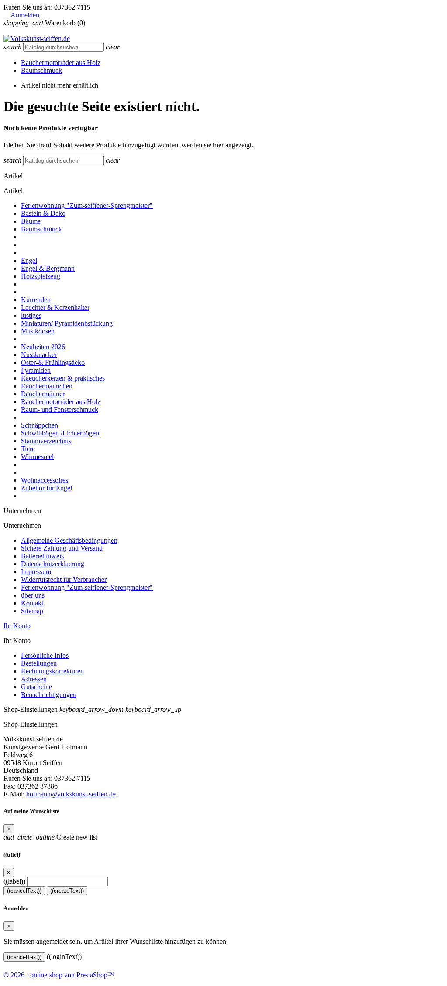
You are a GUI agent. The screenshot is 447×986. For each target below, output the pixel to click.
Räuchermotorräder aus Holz (60, 62)
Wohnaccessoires (44, 480)
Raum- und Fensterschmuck (59, 409)
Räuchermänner (43, 394)
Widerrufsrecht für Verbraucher (64, 579)
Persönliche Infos (45, 655)
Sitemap (32, 611)
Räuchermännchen (46, 386)
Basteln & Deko (43, 213)
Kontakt (32, 603)
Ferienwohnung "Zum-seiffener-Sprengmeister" (87, 205)
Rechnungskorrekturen (52, 671)
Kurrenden (36, 299)
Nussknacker (39, 354)
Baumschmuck (41, 70)
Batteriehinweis (42, 556)
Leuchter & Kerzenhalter (55, 307)
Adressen (34, 679)
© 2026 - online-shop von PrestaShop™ (58, 975)
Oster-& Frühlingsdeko (53, 362)
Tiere (28, 448)
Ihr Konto (17, 625)
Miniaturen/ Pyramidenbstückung (67, 323)
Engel (29, 260)
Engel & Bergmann (48, 268)
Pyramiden (36, 370)
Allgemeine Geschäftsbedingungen (69, 540)
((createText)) (67, 890)
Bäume (31, 221)
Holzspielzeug (40, 276)
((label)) (14, 881)
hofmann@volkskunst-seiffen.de (71, 794)
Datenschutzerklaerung (52, 564)
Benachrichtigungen (48, 694)
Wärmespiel (37, 456)
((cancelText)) (24, 890)
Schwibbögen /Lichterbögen (60, 433)
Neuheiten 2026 (43, 346)
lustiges (31, 315)
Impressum (36, 571)
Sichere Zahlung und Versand (62, 548)
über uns (33, 595)
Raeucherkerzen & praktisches (63, 378)
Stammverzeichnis (46, 441)
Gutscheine (36, 686)
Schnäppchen (39, 425)
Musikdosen (38, 331)
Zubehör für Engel (46, 488)
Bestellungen (39, 663)
